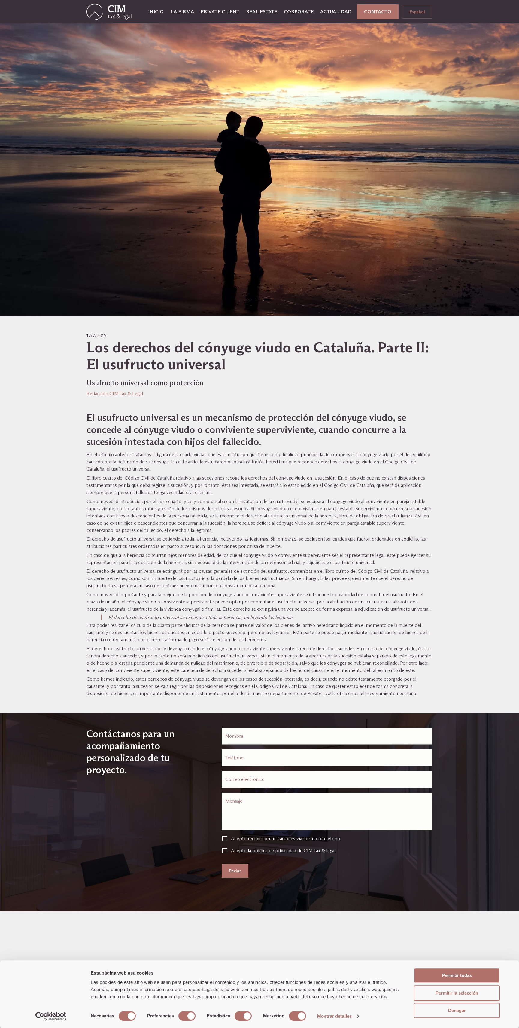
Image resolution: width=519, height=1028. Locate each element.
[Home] (109, 12)
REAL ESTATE (261, 11)
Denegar (457, 1010)
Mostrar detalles (334, 1016)
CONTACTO (377, 11)
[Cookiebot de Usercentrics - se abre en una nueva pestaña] (51, 1016)
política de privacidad (274, 850)
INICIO (156, 11)
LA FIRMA (182, 11)
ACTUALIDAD (336, 11)
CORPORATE (299, 11)
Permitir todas (457, 975)
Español (417, 11)
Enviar (235, 871)
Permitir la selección (457, 993)
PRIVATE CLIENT (220, 11)
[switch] (187, 1016)
